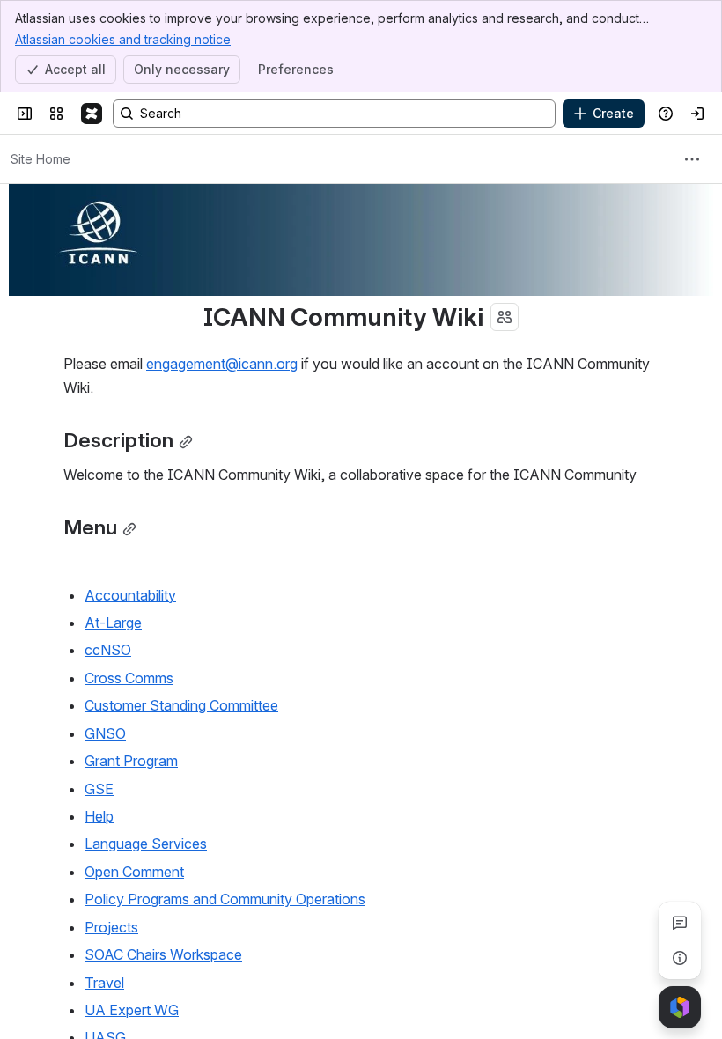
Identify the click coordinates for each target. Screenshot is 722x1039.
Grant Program (131, 761)
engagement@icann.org (222, 363)
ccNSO (108, 650)
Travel (104, 982)
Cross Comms (129, 678)
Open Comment (134, 872)
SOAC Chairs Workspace (163, 954)
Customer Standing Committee (181, 705)
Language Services (146, 843)
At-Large (113, 622)
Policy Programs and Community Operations (225, 899)
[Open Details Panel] (680, 958)
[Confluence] (91, 113)
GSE (99, 789)
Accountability (130, 595)
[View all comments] (680, 923)
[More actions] (692, 159)
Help (99, 816)
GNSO (105, 733)
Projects (111, 927)
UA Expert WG (132, 1010)
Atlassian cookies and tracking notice (123, 39)
